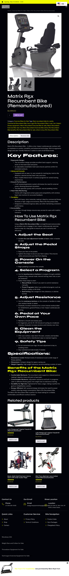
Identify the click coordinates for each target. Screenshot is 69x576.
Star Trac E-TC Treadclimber (25, 569)
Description (14, 136)
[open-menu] (66, 6)
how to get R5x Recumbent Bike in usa (39, 123)
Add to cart (19, 115)
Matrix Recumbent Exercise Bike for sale (33, 125)
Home (9, 11)
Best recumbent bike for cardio (43, 121)
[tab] (14, 136)
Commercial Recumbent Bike (17, 123)
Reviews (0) (25, 136)
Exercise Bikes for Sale (19, 11)
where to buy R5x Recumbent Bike (47, 130)
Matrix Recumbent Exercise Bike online (35, 128)
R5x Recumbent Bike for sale (26, 130)
